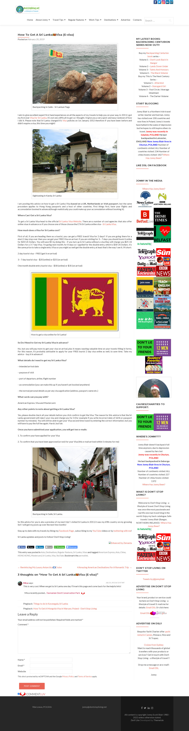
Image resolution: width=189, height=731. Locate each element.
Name (21, 659)
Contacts (137, 19)
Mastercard (36, 555)
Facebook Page (66, 530)
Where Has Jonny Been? (153, 188)
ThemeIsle (159, 720)
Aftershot (159, 82)
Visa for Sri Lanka (38, 117)
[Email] (171, 2)
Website (22, 671)
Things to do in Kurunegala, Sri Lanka (50, 603)
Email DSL (151, 607)
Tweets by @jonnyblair (154, 579)
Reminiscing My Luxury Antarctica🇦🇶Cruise (40, 567)
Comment (23, 624)
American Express (107, 552)
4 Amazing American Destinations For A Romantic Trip (104, 567)
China (122, 552)
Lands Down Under (159, 66)
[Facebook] (155, 2)
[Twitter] (159, 2)
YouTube (97, 530)
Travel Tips (58, 19)
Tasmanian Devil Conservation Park (63, 593)
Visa (65, 120)
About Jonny (42, 19)
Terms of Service (85, 676)
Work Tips (94, 19)
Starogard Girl (159, 86)
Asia (43, 552)
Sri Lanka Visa (109, 224)
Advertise (125, 19)
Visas (84, 552)
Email (21, 665)
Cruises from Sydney (153, 644)
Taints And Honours (159, 69)
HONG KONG (24, 555)
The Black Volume (159, 73)
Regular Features (76, 19)
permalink (83, 555)
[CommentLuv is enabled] (32, 694)
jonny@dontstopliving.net (94, 707)
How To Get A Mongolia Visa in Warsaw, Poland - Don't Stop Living (65, 608)
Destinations (110, 19)
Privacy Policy (68, 676)
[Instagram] (163, 2)
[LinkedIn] (167, 2)
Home (30, 19)
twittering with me (122, 530)
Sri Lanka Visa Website (70, 221)
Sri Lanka (77, 552)
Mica (25, 583)
